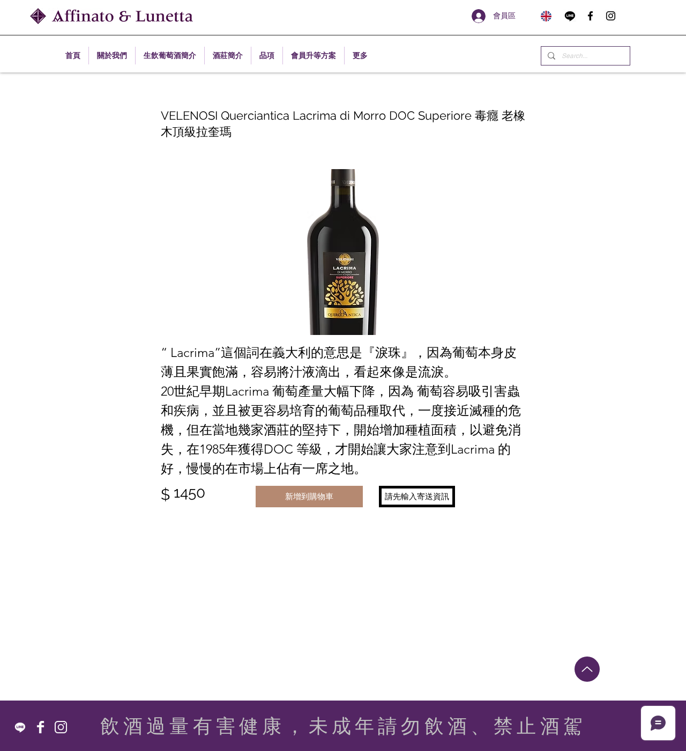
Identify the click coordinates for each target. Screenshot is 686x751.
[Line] (570, 16)
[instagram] (611, 16)
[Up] (587, 669)
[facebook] (590, 16)
